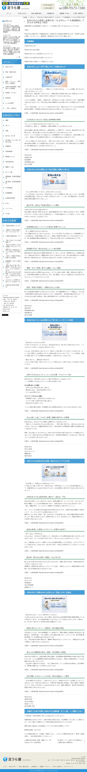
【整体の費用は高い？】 (13, 236)
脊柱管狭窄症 (10, 161)
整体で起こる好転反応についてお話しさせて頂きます (13, 251)
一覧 (18, 57)
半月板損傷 (9, 187)
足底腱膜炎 (9, 193)
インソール (9, 208)
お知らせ (32, 17)
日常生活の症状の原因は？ (12, 285)
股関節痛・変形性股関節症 (13, 177)
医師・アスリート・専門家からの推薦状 (13, 82)
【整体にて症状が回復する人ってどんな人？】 (13, 230)
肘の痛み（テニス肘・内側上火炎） (13, 141)
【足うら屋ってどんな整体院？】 (13, 241)
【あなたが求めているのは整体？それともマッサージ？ (13, 246)
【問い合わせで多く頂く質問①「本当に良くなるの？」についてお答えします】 (13, 268)
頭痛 (7, 130)
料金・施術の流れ (37, 13)
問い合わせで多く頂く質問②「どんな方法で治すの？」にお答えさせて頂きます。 (13, 274)
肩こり (8, 125)
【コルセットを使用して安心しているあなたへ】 (13, 280)
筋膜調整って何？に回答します (13, 262)
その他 (8, 213)
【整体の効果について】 (13, 225)
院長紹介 (8, 98)
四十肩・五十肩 (10, 136)
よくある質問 (10, 103)
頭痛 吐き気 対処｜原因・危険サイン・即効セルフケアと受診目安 (38, 741)
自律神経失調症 (10, 198)
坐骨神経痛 (9, 151)
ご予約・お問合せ (78, 13)
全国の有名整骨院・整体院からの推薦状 (13, 87)
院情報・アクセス (64, 13)
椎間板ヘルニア (10, 156)
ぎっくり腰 (9, 172)
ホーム (9, 13)
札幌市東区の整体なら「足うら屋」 (43, 770)
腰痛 (7, 120)
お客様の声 (50, 13)
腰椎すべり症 (10, 167)
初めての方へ (23, 13)
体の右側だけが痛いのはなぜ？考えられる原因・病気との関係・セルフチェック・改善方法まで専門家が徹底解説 (11, 51)
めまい (8, 203)
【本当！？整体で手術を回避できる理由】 (13, 256)
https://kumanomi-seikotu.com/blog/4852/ (51, 113)
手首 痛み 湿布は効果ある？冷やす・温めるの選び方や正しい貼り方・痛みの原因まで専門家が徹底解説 (11, 29)
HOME (25, 17)
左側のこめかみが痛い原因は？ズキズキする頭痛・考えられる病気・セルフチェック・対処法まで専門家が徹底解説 (11, 40)
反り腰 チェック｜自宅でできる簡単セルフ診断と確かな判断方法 (70, 741)
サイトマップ (67, 766)
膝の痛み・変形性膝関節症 (13, 182)
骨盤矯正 (8, 146)
